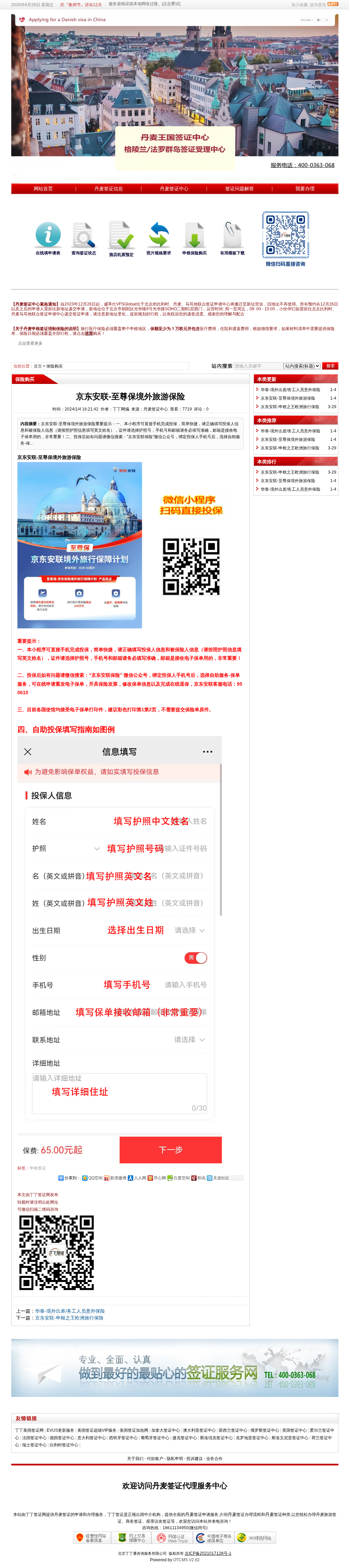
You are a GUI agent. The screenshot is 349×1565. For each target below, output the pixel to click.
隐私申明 (175, 1458)
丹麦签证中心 (174, 188)
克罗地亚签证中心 (252, 1437)
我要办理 (305, 188)
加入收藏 (299, 4)
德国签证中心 (62, 1437)
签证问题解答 (239, 188)
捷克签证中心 (184, 1437)
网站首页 (43, 188)
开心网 (160, 1178)
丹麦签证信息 (108, 188)
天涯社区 (221, 1178)
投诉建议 (194, 1458)
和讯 (201, 1178)
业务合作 (214, 1458)
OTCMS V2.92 (186, 1559)
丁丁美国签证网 (29, 1430)
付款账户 (155, 1458)
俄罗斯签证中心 (265, 1430)
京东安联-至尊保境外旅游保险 (288, 398)
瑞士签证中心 (34, 1445)
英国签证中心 (294, 1430)
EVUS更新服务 (60, 1430)
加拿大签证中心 (165, 1430)
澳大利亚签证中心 (199, 1430)
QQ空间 (95, 1178)
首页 (38, 366)
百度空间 (181, 1178)
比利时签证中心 (64, 1445)
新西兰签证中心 (233, 1430)
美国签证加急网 (134, 1430)
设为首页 (318, 4)
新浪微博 (118, 1178)
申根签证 (38, 1168)
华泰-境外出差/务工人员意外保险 (70, 1311)
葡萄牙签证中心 (155, 1437)
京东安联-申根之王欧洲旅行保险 (69, 1318)
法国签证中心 (34, 1437)
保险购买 (54, 366)
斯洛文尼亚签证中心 (290, 1437)
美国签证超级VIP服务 (97, 1430)
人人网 (140, 1178)
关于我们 (135, 1458)
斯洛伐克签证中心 (216, 1437)
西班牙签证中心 (123, 1437)
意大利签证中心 (91, 1437)
